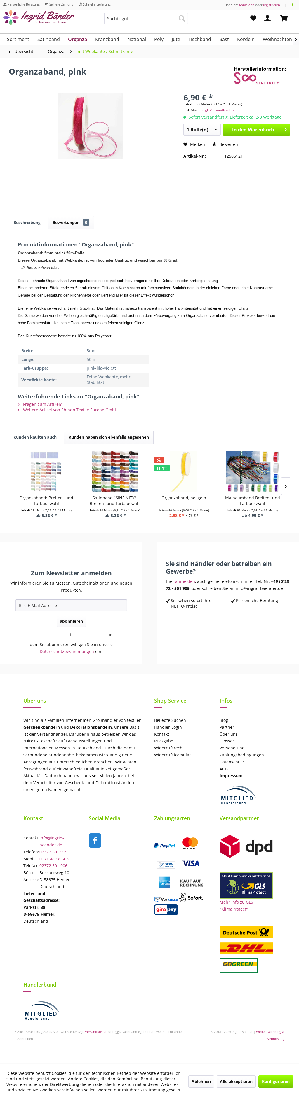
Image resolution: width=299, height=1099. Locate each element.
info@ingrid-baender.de (51, 841)
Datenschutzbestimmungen (67, 651)
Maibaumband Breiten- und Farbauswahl (252, 500)
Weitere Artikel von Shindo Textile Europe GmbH (70, 409)
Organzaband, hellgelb (183, 497)
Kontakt (161, 734)
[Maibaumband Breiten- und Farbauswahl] (253, 471)
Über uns (229, 734)
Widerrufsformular (172, 755)
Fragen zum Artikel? (42, 404)
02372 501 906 (53, 865)
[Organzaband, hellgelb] (184, 471)
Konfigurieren (276, 1081)
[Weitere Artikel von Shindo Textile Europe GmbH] (262, 77)
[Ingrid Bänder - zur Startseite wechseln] (38, 20)
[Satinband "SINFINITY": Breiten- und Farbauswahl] (115, 471)
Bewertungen (70, 222)
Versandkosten (96, 1031)
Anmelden (246, 5)
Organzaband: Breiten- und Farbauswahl (46, 500)
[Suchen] (182, 18)
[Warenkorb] (286, 18)
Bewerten (228, 144)
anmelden (185, 581)
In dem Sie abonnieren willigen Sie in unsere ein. (71, 643)
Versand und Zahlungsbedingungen (242, 751)
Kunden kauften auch (35, 437)
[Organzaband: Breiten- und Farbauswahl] (46, 471)
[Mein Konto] (268, 18)
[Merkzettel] (253, 18)
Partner (227, 727)
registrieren (271, 5)
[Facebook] (292, 5)
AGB (224, 769)
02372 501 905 (53, 852)
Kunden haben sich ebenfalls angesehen (109, 437)
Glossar (227, 741)
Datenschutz (232, 762)
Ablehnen (201, 1081)
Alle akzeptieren (236, 1081)
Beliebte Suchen (170, 720)
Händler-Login (168, 727)
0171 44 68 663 (54, 859)
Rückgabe (163, 741)
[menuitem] (146, 21)
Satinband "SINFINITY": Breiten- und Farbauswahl (115, 500)
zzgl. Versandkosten (217, 109)
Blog (224, 720)
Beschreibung (27, 222)
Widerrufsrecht (169, 748)
